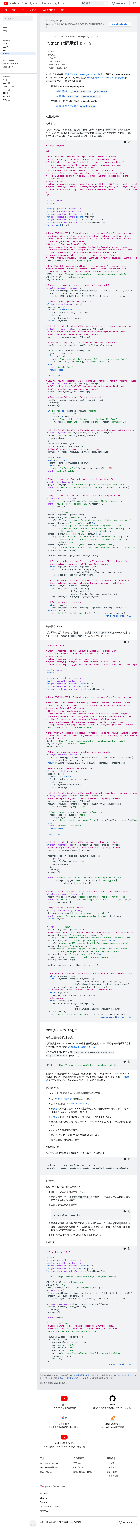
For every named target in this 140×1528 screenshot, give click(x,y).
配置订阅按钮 (46, 1472)
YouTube (15, 3)
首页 (5, 10)
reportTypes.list (81, 91)
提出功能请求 (79, 1467)
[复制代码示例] (129, 142)
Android (43, 1493)
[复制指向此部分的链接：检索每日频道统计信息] (75, 1038)
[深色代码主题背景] (124, 142)
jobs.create (100, 91)
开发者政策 (111, 1467)
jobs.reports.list (91, 96)
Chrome (43, 1498)
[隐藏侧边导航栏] (33, 1523)
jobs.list (73, 96)
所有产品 (44, 1511)
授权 (23, 10)
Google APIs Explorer (49, 1463)
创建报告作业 (63, 91)
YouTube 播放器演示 (49, 1467)
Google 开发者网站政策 (69, 1378)
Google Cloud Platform (50, 1507)
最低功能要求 (112, 1472)
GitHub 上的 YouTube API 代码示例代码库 (105, 77)
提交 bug (77, 1463)
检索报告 (60, 96)
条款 (42, 1522)
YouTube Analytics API (77, 1103)
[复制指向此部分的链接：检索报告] (59, 124)
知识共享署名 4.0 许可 (82, 1375)
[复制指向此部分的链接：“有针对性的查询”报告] (80, 1030)
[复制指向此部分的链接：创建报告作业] (64, 627)
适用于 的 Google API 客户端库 (84, 74)
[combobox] (94, 3)
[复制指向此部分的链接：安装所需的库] (61, 1147)
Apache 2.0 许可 (124, 1375)
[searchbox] (18, 18)
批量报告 (33, 10)
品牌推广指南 (112, 1476)
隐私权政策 (51, 1522)
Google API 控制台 (63, 1098)
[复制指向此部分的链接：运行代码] (57, 1181)
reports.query (87, 106)
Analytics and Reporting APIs (44, 3)
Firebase (43, 1502)
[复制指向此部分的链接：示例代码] (57, 1242)
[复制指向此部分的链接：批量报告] (61, 116)
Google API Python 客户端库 (81, 1046)
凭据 (55, 1108)
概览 (14, 10)
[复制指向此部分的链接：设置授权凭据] (61, 1087)
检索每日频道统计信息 (67, 106)
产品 (54, 37)
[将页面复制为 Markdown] (89, 43)
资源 (62, 10)
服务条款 (110, 1463)
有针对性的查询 (49, 10)
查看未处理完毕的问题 (83, 1472)
